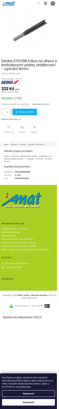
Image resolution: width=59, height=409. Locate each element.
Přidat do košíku (26, 112)
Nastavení (28, 393)
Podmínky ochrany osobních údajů (17, 239)
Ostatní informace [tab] (36, 144)
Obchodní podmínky (10, 232)
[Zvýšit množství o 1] (11, 110)
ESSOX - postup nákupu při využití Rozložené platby (25, 249)
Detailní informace (9, 119)
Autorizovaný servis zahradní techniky (18, 242)
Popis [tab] (6, 144)
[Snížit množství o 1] (11, 113)
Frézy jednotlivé (22, 171)
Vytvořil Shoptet (22, 305)
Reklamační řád (8, 235)
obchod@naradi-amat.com (17, 263)
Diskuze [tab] (14, 144)
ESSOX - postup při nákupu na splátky (18, 246)
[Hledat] (38, 3)
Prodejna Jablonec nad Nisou (14, 228)
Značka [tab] (23, 144)
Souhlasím (28, 402)
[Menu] (53, 3)
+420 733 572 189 (13, 267)
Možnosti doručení (41, 104)
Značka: (10, 73)
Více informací (23, 386)
